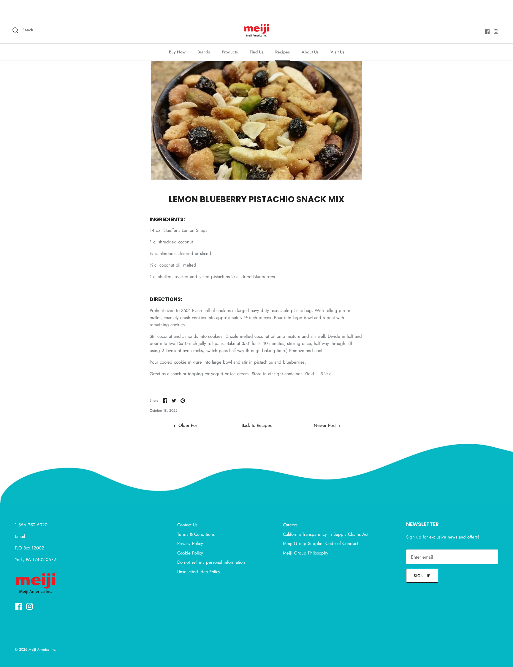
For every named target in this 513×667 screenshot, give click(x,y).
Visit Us (337, 52)
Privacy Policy (190, 543)
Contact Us (187, 525)
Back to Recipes (257, 425)
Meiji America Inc (41, 649)
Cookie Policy (190, 553)
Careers (290, 525)
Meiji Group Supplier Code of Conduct (320, 543)
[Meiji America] (256, 30)
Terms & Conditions (196, 534)
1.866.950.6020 (31, 525)
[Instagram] (496, 31)
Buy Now (177, 52)
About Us (310, 52)
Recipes (282, 52)
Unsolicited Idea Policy (198, 571)
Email (20, 536)
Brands (203, 52)
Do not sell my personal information (211, 562)
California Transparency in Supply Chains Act (325, 534)
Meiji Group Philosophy (305, 553)
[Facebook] (487, 31)
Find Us (256, 52)
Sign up (422, 576)
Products (230, 52)
